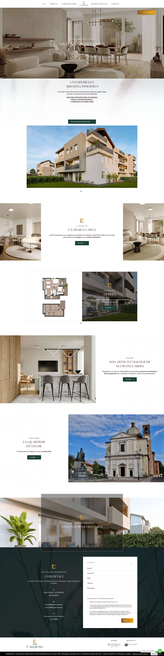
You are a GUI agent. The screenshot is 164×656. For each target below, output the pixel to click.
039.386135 (59, 592)
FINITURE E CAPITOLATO (99, 4)
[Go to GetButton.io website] (160, 654)
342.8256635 (54, 595)
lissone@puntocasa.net (54, 604)
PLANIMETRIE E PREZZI (69, 4)
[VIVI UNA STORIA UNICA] (82, 157)
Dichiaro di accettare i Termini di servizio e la (104, 602)
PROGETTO (54, 4)
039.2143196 (48, 592)
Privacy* (116, 602)
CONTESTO (115, 4)
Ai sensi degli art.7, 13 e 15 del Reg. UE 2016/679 (100, 598)
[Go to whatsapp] (160, 651)
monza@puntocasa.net (53, 607)
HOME (44, 4)
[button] (83, 191)
